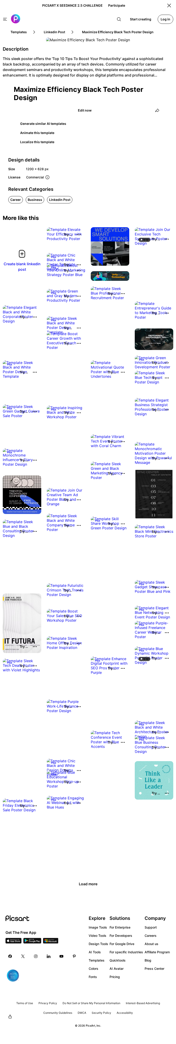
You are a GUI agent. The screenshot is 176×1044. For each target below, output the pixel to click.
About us (151, 944)
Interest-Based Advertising (143, 1003)
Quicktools (118, 960)
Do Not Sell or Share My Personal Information (91, 1003)
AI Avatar (117, 968)
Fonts (93, 977)
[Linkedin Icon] (48, 956)
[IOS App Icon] (14, 942)
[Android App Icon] (32, 942)
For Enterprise (120, 927)
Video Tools (97, 935)
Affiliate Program (157, 952)
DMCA (82, 1012)
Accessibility (125, 1012)
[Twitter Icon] (23, 956)
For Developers (121, 935)
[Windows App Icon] (50, 942)
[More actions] (78, 234)
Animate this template (37, 133)
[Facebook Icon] (10, 956)
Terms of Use (24, 1003)
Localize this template (37, 142)
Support (151, 927)
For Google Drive (122, 944)
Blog (148, 960)
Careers (151, 935)
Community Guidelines (57, 1012)
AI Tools (95, 952)
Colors (93, 968)
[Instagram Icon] (35, 956)
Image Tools (98, 927)
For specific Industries (126, 952)
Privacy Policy (47, 1003)
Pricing (115, 977)
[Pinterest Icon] (74, 956)
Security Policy (101, 1012)
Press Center (154, 968)
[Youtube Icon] (61, 956)
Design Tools (98, 944)
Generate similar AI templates (43, 124)
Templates (96, 960)
